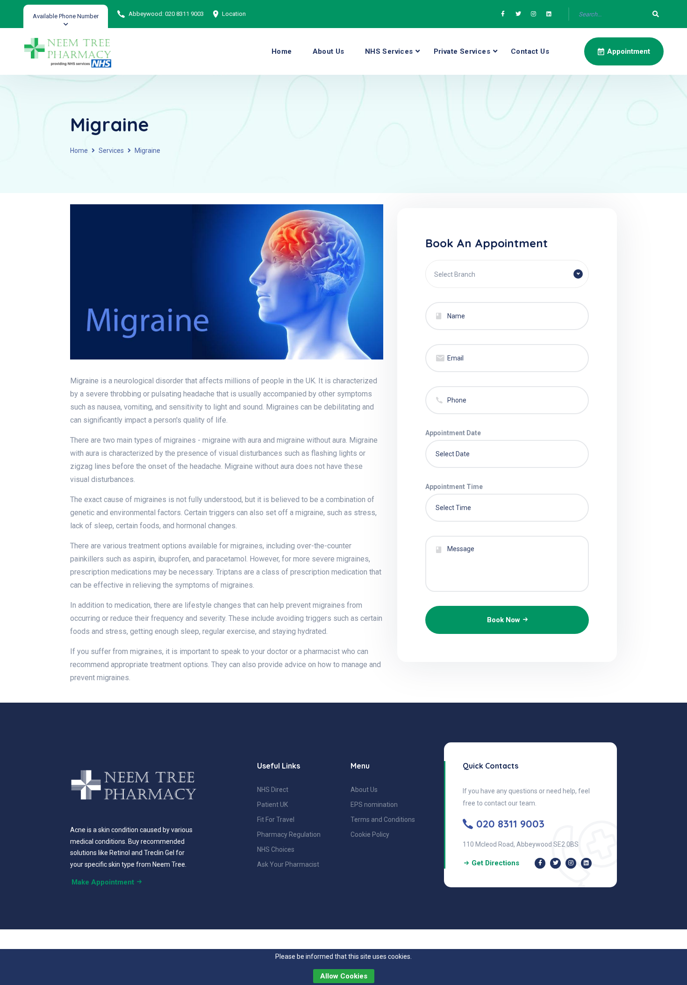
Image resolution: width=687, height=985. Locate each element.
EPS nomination (374, 804)
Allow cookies (343, 976)
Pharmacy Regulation (289, 834)
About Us (328, 51)
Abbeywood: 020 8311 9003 (166, 13)
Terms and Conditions (383, 819)
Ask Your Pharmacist (288, 864)
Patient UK (272, 804)
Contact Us (530, 51)
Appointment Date (453, 433)
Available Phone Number (66, 16)
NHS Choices (275, 849)
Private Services (462, 51)
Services (111, 150)
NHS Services (389, 51)
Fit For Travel (275, 819)
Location (234, 13)
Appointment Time (454, 486)
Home (282, 51)
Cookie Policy (370, 834)
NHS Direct (272, 789)
